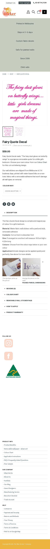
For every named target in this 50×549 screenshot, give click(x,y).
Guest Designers (10, 488)
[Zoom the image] (8, 340)
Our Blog (7, 484)
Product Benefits (10, 445)
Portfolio (7, 481)
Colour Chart (42, 162)
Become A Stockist (10, 496)
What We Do (8, 473)
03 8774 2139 (40, 2)
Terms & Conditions (11, 528)
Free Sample (24, 3)
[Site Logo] (9, 11)
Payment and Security (11, 512)
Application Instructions (12, 456)
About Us (7, 477)
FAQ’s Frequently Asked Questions (16, 460)
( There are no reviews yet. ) (22, 145)
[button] (33, 12)
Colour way (8, 186)
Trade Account (9, 500)
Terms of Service (10, 524)
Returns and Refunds (11, 516)
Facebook (4, 204)
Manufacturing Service (11, 492)
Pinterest (9, 204)
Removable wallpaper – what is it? (16, 449)
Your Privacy (8, 520)
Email (13, 204)
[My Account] (28, 12)
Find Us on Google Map (12, 531)
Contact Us (10, 3)
